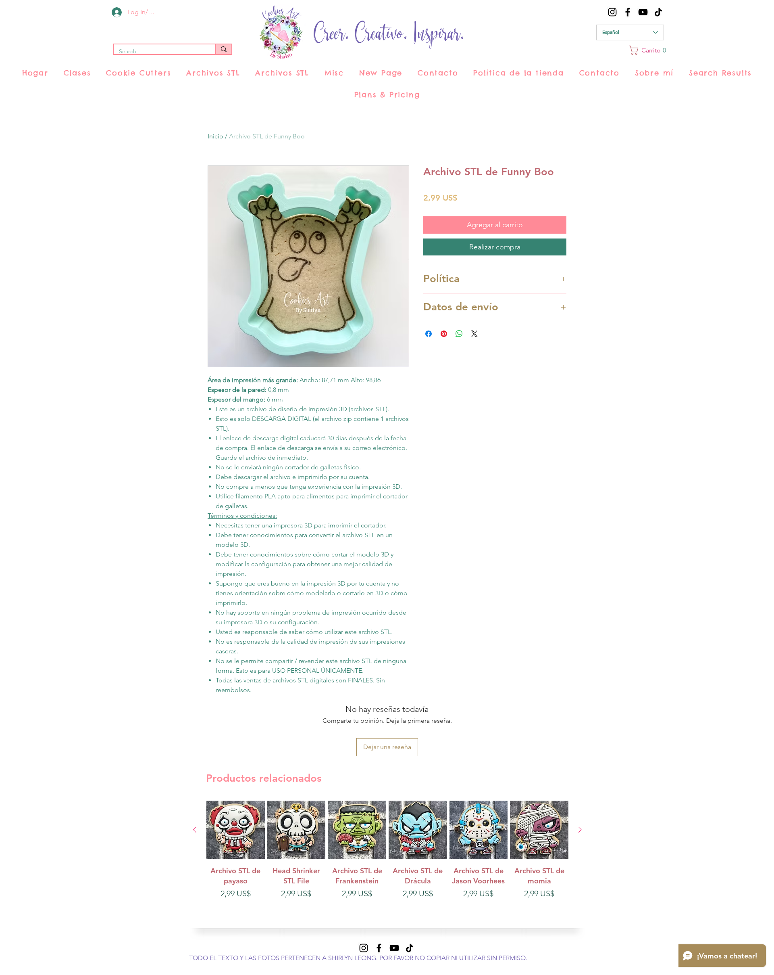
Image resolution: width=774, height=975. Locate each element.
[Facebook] (627, 12)
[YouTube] (643, 12)
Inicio (215, 136)
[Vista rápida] (235, 830)
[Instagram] (612, 12)
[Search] (223, 49)
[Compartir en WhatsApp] (459, 334)
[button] (646, 50)
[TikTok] (658, 12)
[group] (387, 865)
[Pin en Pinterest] (444, 334)
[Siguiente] (580, 830)
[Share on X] (474, 334)
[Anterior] (195, 830)
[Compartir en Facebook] (428, 334)
